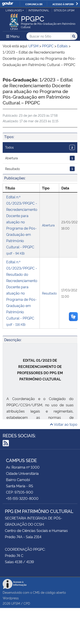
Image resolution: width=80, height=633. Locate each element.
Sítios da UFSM (64, 10)
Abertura (39, 158)
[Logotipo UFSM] (14, 20)
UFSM (15, 603)
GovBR (7, 4)
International (38, 10)
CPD (27, 603)
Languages (14, 10)
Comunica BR (33, 4)
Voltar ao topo (65, 424)
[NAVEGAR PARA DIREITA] (77, 3)
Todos (39, 147)
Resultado (39, 168)
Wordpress (11, 598)
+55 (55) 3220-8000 (22, 498)
